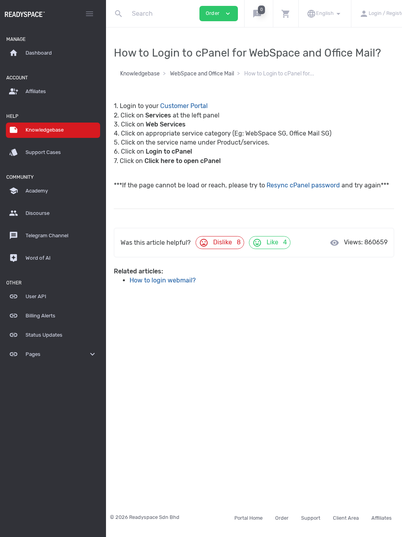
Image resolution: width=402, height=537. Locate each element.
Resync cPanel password (303, 185)
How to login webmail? (163, 280)
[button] (258, 13)
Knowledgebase (140, 73)
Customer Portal (184, 106)
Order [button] (219, 13)
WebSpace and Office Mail (202, 73)
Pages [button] (53, 354)
